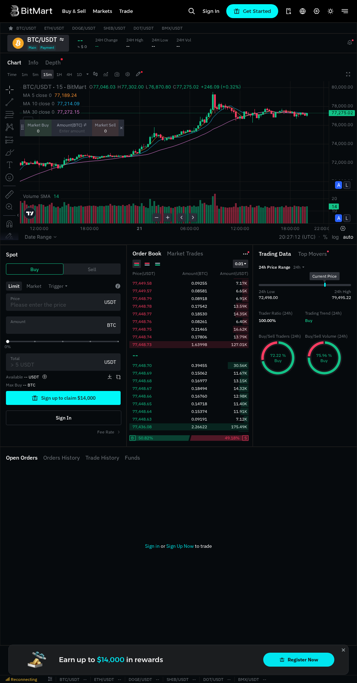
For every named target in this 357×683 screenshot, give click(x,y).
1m (25, 74)
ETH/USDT (104, 679)
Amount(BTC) (69, 125)
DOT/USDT (213, 679)
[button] (298, 267)
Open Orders (22, 457)
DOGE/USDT (140, 679)
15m (47, 74)
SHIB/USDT (178, 679)
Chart (14, 62)
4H (69, 74)
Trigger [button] (55, 286)
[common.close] (343, 650)
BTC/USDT (69, 679)
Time (12, 74)
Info (33, 62)
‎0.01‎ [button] (239, 263)
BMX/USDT (248, 679)
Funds (132, 457)
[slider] (7, 341)
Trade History (102, 457)
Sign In (211, 11)
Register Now (303, 660)
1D (79, 74)
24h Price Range (274, 267)
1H (59, 74)
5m (35, 74)
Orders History (61, 457)
